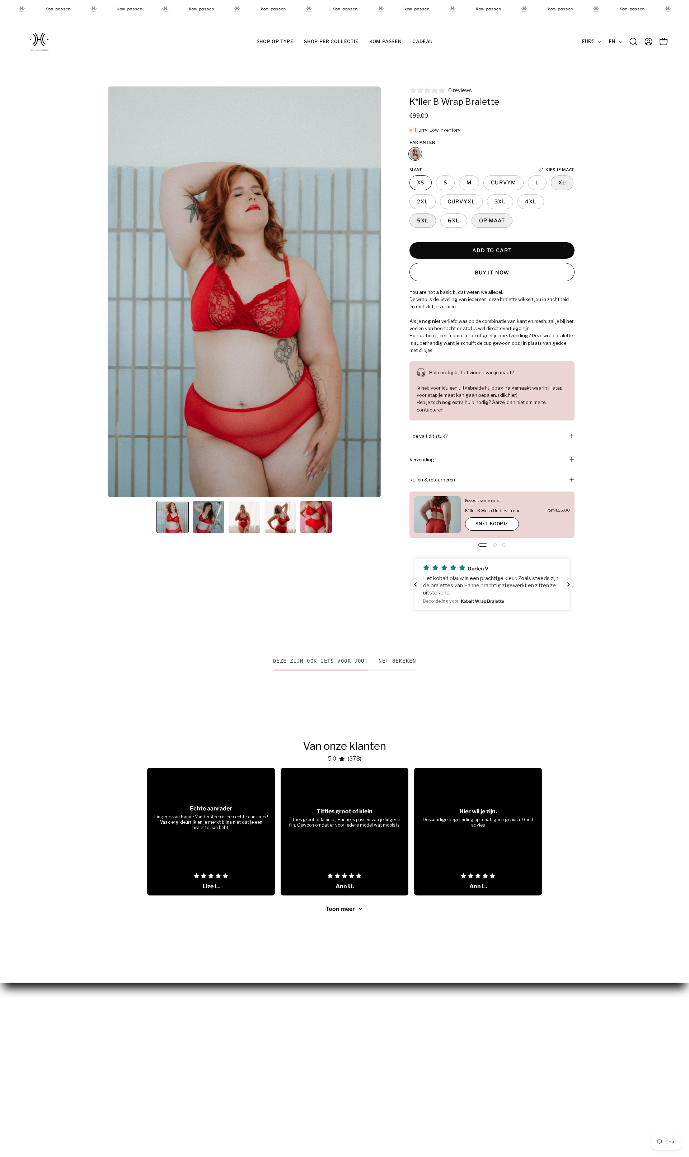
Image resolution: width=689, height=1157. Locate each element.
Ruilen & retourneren (432, 480)
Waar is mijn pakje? (252, 1033)
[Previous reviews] (415, 584)
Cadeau (117, 1055)
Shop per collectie (129, 1033)
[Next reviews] (568, 584)
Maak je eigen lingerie (256, 1076)
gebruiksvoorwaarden (378, 1044)
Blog (235, 1044)
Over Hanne (244, 1023)
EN (612, 41)
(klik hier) (507, 395)
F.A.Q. (236, 1055)
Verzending (421, 459)
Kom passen (123, 1044)
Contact (239, 1097)
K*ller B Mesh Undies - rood (493, 510)
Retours (239, 1065)
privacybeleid (368, 1033)
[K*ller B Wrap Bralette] (172, 517)
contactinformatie (373, 1055)
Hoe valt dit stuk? (428, 436)
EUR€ (588, 41)
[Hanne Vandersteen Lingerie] (39, 42)
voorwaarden (368, 1023)
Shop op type (124, 1023)
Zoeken (239, 1086)
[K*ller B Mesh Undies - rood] (437, 514)
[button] (275, 41)
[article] (211, 831)
